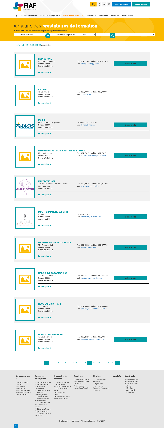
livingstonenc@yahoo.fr (90, 63)
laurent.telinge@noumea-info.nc (93, 339)
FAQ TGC (59, 394)
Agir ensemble (99, 384)
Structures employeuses (40, 377)
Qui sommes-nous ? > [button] (29, 15)
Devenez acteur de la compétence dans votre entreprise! (81, 382)
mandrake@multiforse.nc (91, 217)
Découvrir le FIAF (22, 382)
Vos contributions (42, 384)
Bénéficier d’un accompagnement (41, 393)
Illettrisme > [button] (103, 15)
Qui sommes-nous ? (23, 377)
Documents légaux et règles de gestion (23, 393)
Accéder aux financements (40, 387)
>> (117, 363)
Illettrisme (97, 376)
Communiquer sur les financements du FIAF (62, 398)
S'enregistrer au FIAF (63, 382)
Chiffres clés (21, 388)
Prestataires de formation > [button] (73, 15)
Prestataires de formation (60, 377)
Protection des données (69, 421)
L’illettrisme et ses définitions (99, 381)
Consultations (60, 392)
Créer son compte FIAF (44, 382)
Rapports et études (23, 390)
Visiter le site (130, 63)
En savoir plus (43, 72)
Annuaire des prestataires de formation (62, 385)
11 (89, 363)
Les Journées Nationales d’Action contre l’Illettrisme (101, 388)
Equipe (19, 384)
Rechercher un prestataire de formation (81, 387)
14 (103, 363)
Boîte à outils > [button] (127, 15)
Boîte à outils (130, 376)
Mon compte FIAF (121, 4)
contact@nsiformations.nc (91, 278)
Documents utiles (132, 382)
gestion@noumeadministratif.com (94, 308)
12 (94, 363)
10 (85, 363)
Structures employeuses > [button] (50, 15)
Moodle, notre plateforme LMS (130, 389)
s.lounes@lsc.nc (87, 94)
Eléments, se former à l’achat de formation (43, 410)
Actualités (115, 15)
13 (99, 363)
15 (108, 363)
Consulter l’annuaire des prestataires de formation (42, 405)
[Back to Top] (16, 426)
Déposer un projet (42, 397)
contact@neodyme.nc (89, 247)
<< (47, 363)
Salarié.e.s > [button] (91, 15)
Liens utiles (130, 392)
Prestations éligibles (43, 390)
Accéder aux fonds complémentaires (42, 400)
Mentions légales (88, 421)
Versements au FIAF (132, 380)
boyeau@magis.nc (88, 125)
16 (113, 363)
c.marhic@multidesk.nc (90, 186)
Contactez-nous (141, 4)
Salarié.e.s (78, 376)
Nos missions (21, 386)
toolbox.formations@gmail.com (93, 155)
